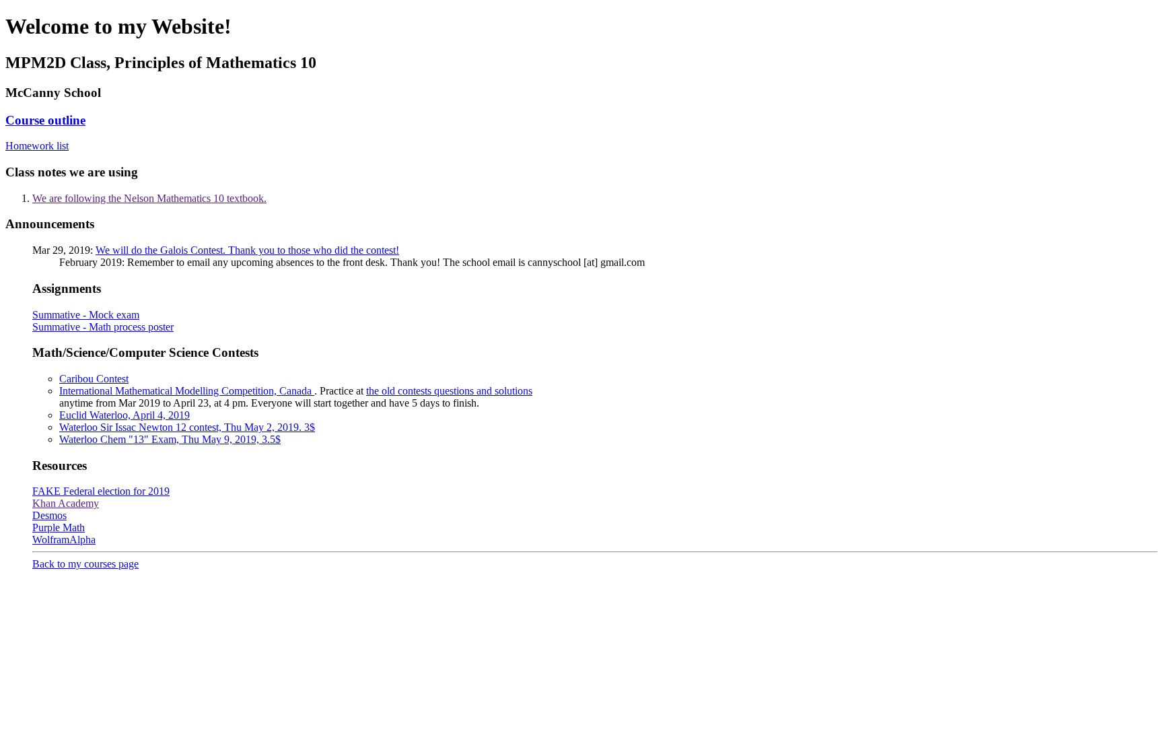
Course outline (45, 120)
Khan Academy (65, 503)
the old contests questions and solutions (449, 391)
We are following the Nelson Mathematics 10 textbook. (149, 198)
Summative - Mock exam (85, 314)
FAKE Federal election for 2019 (101, 491)
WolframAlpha (64, 539)
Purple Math (58, 527)
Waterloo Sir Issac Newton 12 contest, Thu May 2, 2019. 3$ (187, 427)
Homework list (37, 145)
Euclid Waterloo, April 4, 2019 (124, 415)
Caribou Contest (94, 378)
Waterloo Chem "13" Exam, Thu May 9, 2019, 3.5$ (170, 439)
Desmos (49, 515)
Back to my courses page (85, 564)
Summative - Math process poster (103, 327)
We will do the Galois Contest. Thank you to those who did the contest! (247, 250)
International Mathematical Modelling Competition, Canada (186, 391)
